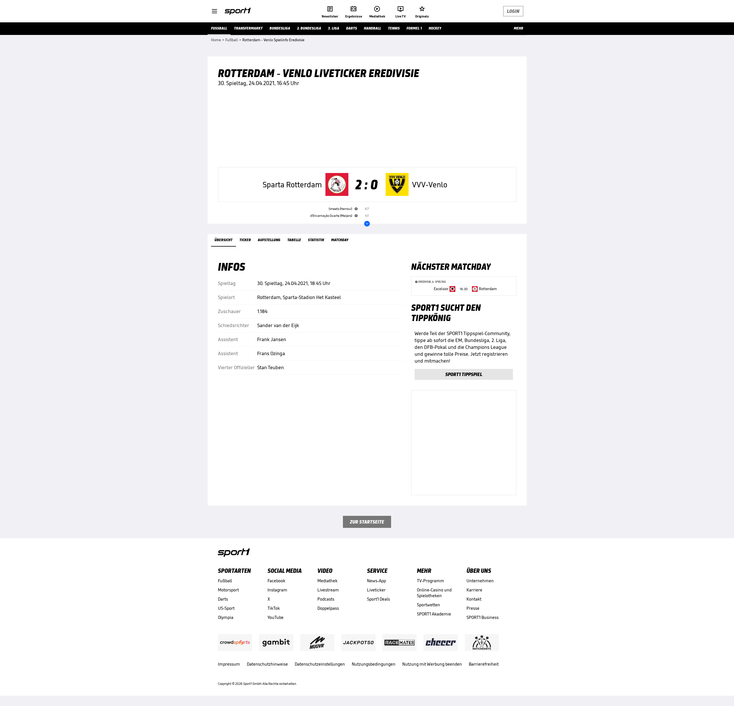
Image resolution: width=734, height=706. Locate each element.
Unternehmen (480, 580)
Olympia (225, 617)
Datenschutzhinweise (267, 664)
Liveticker (376, 590)
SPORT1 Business (482, 617)
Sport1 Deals (378, 599)
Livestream (328, 590)
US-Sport (226, 608)
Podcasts (325, 599)
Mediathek (327, 580)
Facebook (276, 580)
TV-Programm (430, 580)
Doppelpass (328, 608)
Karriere (474, 590)
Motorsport (228, 590)
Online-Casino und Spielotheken (434, 592)
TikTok (274, 608)
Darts (223, 599)
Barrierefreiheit (484, 664)
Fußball (225, 580)
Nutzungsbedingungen (373, 664)
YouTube (276, 617)
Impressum (229, 664)
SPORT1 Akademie (434, 614)
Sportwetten (428, 604)
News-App (376, 580)
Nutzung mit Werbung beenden (432, 664)
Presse (472, 608)
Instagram (277, 590)
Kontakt (473, 599)
